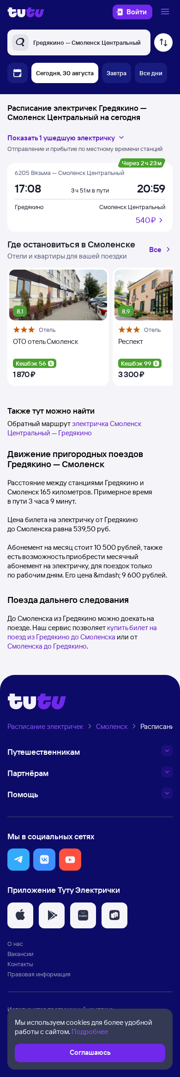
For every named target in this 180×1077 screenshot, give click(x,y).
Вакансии (20, 953)
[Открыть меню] (166, 12)
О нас (15, 943)
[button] (18, 859)
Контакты (20, 964)
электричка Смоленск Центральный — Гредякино (74, 428)
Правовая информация (39, 974)
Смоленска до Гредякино (47, 646)
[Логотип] (25, 12)
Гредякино (29, 207)
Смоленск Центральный (132, 207)
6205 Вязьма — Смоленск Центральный (69, 172)
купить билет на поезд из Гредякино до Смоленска (82, 632)
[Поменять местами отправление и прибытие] (163, 42)
